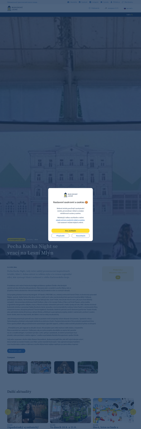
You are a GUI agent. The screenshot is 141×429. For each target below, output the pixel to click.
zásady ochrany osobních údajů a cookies (70, 220)
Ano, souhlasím (70, 231)
